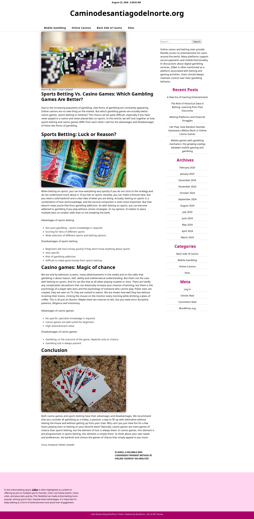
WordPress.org (187, 308)
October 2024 (187, 192)
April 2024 (187, 231)
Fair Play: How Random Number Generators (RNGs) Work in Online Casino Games (187, 130)
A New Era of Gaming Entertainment (187, 97)
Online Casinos (81, 27)
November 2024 (187, 186)
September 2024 (187, 199)
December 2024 (187, 180)
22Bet (174, 67)
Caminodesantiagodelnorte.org (127, 13)
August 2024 (187, 205)
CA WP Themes (156, 514)
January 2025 (187, 173)
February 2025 (187, 167)
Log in (187, 289)
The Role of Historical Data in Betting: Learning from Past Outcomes (187, 107)
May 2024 (187, 224)
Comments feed (187, 301)
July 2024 (187, 212)
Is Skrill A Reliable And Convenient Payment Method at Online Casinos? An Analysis (133, 455)
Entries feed (187, 295)
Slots (131, 27)
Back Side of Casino (109, 27)
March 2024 (187, 237)
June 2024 (187, 218)
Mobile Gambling (55, 27)
